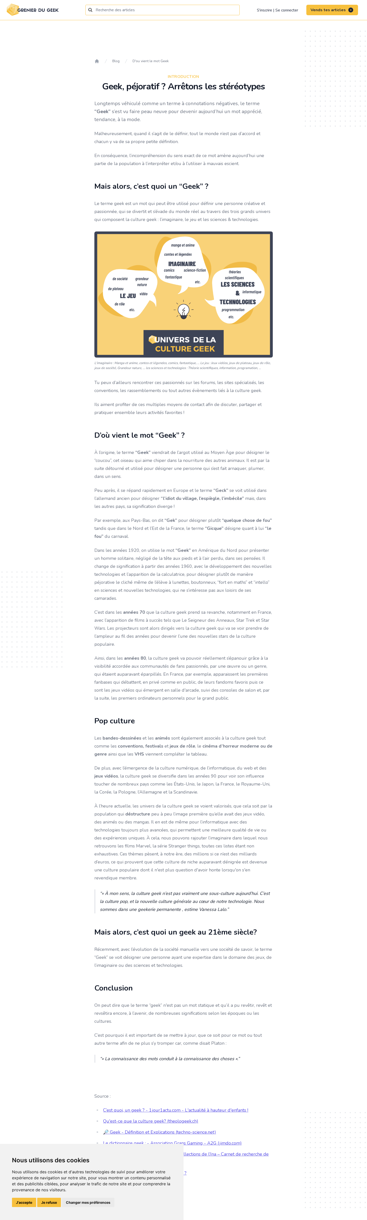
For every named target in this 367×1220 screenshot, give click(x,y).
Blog (116, 61)
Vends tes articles (328, 10)
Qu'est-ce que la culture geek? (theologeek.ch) (150, 1121)
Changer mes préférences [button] (88, 1202)
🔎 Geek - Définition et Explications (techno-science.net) (159, 1132)
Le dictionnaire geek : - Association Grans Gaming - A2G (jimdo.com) (172, 1143)
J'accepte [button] (24, 1202)
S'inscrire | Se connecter (277, 10)
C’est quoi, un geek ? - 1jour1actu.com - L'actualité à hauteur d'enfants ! (175, 1110)
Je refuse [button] (49, 1202)
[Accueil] (96, 61)
